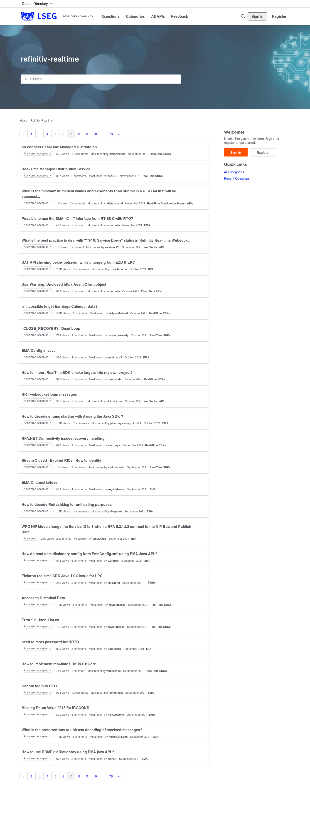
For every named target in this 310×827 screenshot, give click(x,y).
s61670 (112, 176)
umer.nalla (113, 225)
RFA (151, 269)
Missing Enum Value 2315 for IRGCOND (55, 707)
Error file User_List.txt (40, 619)
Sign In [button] (235, 152)
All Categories (234, 172)
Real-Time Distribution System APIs (170, 203)
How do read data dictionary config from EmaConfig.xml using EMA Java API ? (89, 553)
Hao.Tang (114, 583)
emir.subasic (116, 467)
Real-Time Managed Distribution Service (56, 168)
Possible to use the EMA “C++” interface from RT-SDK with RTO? (77, 218)
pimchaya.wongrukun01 (125, 423)
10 (95, 134)
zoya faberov (118, 269)
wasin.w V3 (112, 247)
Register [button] (263, 152)
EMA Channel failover (40, 482)
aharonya (114, 445)
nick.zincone (117, 154)
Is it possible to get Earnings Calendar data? (60, 306)
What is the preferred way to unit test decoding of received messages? (82, 729)
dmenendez (115, 379)
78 (111, 134)
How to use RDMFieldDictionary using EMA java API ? (68, 751)
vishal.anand (114, 203)
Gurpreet (116, 511)
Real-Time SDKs (160, 154)
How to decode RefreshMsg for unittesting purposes (67, 504)
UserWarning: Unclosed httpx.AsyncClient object (64, 284)
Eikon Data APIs (151, 291)
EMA (147, 225)
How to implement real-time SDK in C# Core (59, 663)
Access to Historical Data (43, 597)
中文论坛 (150, 583)
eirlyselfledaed (118, 313)
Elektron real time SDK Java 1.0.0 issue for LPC (62, 575)
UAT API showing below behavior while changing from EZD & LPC (78, 262)
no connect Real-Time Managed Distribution (59, 146)
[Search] (243, 16)
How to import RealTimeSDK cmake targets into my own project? (77, 372)
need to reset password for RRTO (50, 641)
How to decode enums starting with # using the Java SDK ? (72, 416)
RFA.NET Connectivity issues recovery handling (63, 438)
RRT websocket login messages (49, 394)
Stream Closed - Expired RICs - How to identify (61, 460)
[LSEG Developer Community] (57, 16)
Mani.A (112, 759)
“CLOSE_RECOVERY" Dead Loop (51, 328)
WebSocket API (154, 247)
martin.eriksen (118, 737)
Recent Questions (237, 178)
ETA (148, 649)
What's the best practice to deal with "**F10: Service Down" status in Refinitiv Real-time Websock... (106, 240)
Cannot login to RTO (39, 685)
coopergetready (118, 335)
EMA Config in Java (39, 350)
